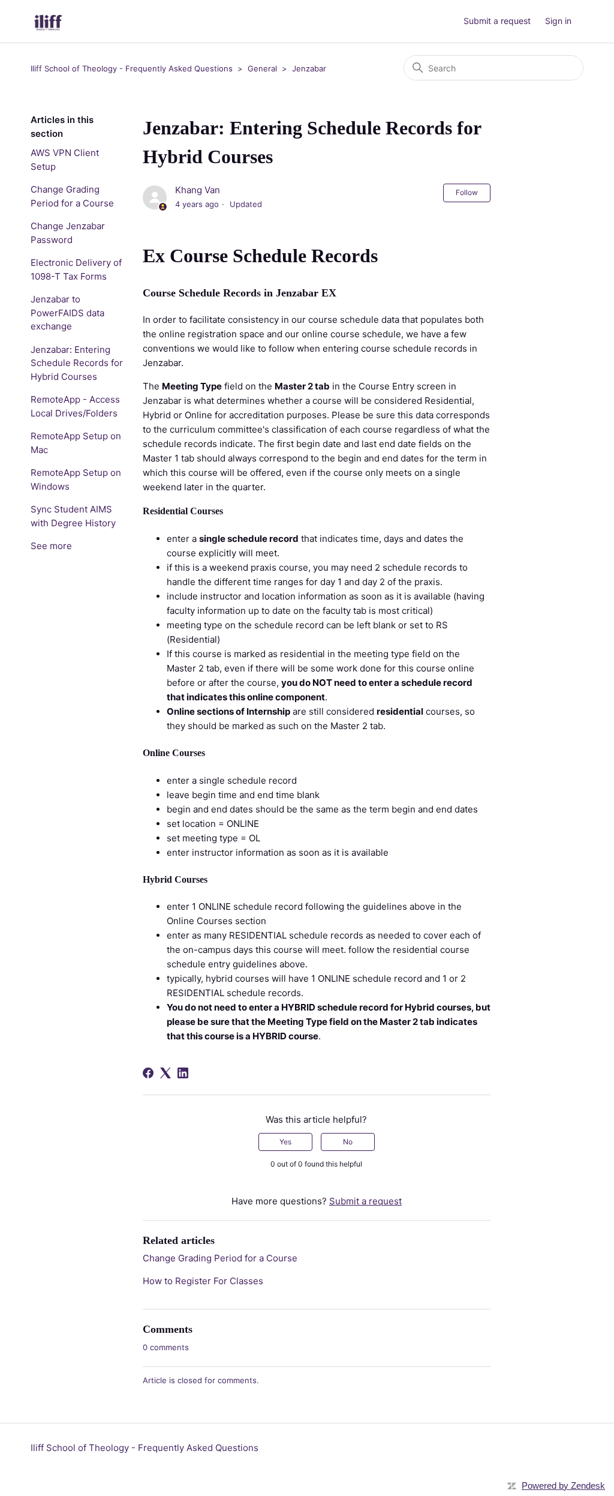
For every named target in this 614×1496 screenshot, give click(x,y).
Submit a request (497, 21)
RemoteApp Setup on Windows (76, 479)
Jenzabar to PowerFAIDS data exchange (67, 312)
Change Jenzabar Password (68, 232)
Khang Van (197, 190)
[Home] (48, 21)
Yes (285, 1141)
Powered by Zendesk (563, 1485)
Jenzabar (309, 68)
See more (51, 545)
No (348, 1141)
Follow (467, 192)
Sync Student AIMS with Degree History (73, 516)
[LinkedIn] (182, 1073)
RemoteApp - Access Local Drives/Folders (75, 406)
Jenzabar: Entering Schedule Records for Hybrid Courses (77, 363)
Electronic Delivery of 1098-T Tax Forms (76, 269)
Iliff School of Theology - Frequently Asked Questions (132, 68)
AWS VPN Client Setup (65, 159)
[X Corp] (165, 1073)
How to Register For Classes (203, 1281)
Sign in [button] (558, 21)
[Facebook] (148, 1073)
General (262, 68)
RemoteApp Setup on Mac (76, 442)
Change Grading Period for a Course (72, 196)
